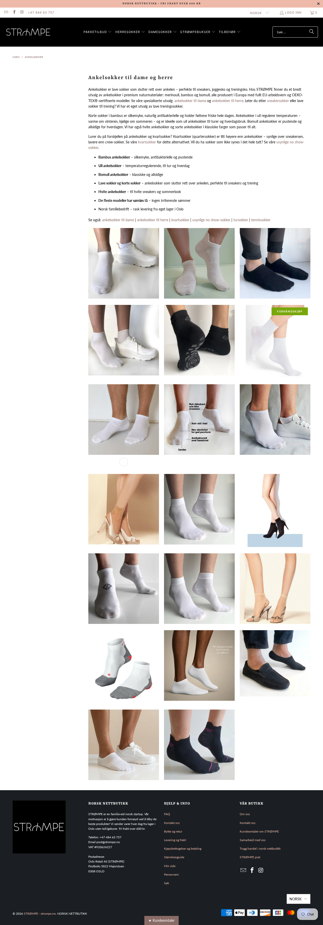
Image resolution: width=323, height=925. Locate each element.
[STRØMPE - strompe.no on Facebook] (14, 12)
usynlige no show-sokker (211, 220)
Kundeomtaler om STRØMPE (259, 831)
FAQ (167, 814)
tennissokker (261, 220)
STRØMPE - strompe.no (40, 913)
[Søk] (311, 32)
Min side (169, 866)
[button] (98, 32)
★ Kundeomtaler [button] (161, 920)
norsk (256, 13)
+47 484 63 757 (41, 12)
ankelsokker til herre (227, 101)
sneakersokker (278, 101)
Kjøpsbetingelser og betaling (182, 848)
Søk (166, 883)
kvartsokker (147, 142)
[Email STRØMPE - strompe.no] (6, 12)
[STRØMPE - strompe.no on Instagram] (22, 12)
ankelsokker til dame (190, 101)
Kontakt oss (172, 823)
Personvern (171, 874)
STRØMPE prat (250, 857)
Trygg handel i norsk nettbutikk (260, 848)
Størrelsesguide (174, 857)
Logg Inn (293, 12)
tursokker (240, 220)
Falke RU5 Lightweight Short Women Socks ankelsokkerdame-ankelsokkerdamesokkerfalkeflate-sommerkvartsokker (123, 666)
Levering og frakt (175, 840)
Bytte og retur (173, 831)
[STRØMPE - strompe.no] (28, 32)
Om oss (245, 814)
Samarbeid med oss (252, 840)
